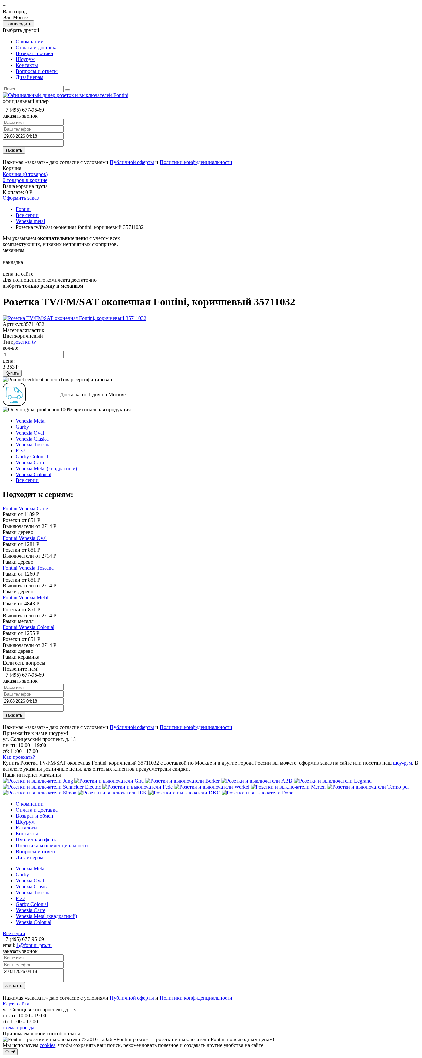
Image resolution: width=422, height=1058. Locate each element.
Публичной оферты (132, 162)
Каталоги (26, 827)
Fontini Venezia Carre (25, 508)
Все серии (27, 480)
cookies (47, 1045)
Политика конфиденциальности (52, 845)
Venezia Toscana (33, 444)
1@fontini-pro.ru (34, 945)
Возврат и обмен (34, 53)
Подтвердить (18, 23)
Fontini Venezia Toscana (28, 568)
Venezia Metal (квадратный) (46, 468)
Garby (22, 427)
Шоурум (25, 59)
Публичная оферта (37, 839)
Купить (12, 373)
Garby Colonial (32, 456)
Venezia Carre (30, 462)
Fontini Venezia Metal (25, 597)
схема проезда (18, 1027)
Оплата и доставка (37, 47)
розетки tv (24, 342)
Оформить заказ (21, 198)
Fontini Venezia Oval (25, 538)
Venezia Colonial (33, 474)
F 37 (20, 450)
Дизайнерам (29, 77)
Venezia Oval (30, 433)
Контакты (27, 65)
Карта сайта (16, 1003)
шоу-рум (402, 763)
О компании (30, 41)
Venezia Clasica (32, 438)
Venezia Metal (30, 421)
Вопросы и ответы (37, 71)
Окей (10, 1051)
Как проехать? (19, 757)
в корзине (25, 180)
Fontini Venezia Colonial (28, 627)
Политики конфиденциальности (196, 162)
